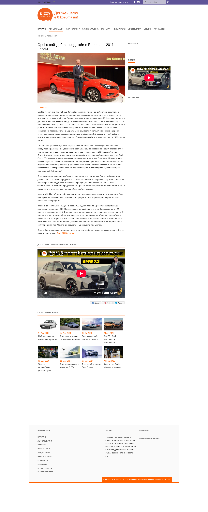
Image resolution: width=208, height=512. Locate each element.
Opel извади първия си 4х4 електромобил (70, 337)
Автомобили (56, 29)
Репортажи (119, 29)
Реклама (42, 464)
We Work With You (163, 479)
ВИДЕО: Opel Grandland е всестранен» (110, 339)
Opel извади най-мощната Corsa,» (90, 337)
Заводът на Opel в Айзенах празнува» (112, 365)
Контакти (159, 29)
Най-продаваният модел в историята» (47, 337)
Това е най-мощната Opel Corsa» (91, 365)
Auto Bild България (65, 233)
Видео (147, 29)
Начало (40, 36)
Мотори (105, 29)
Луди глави (134, 29)
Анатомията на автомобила (82, 29)
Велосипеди (44, 456)
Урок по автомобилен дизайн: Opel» (44, 367)
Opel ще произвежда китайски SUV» (69, 365)
